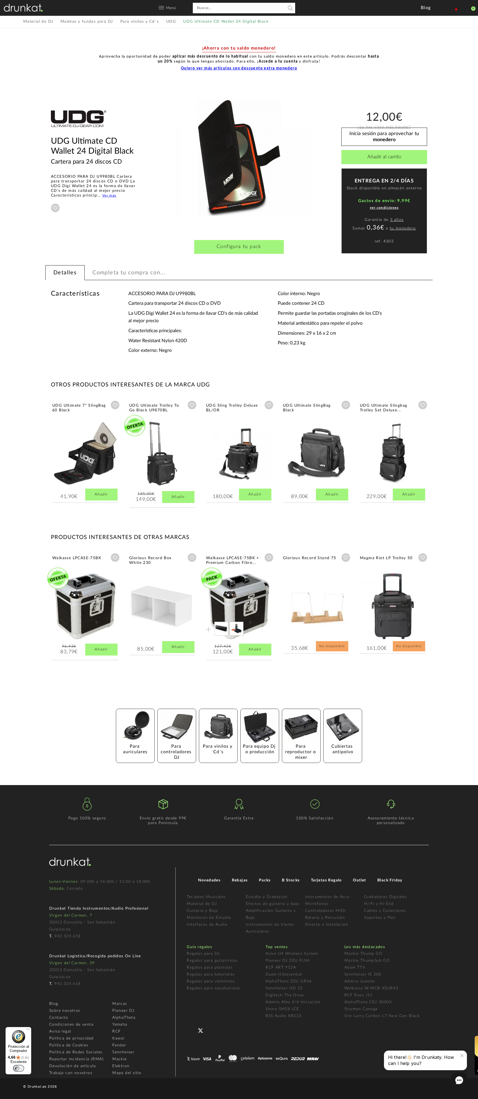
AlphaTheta (124, 1018)
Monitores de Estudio (209, 918)
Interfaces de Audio (207, 925)
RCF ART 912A (281, 967)
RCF (116, 1031)
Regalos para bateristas (211, 974)
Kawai (118, 1038)
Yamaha (119, 1024)
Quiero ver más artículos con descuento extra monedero (239, 68)
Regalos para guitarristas (212, 961)
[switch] (18, 1068)
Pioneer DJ (123, 1011)
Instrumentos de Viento (270, 925)
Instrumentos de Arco (327, 897)
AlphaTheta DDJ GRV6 (289, 981)
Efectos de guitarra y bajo (272, 904)
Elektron (120, 1066)
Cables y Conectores (385, 911)
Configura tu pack (239, 246)
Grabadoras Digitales (385, 897)
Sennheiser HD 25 (284, 988)
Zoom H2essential (284, 974)
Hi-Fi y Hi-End (379, 904)
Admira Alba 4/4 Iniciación (293, 1002)
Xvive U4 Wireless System (292, 954)
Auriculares (257, 931)
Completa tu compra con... (128, 272)
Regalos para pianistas (210, 967)
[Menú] (28, 1030)
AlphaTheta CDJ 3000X (368, 1002)
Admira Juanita (359, 981)
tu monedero (403, 228)
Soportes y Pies (380, 918)
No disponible (332, 646)
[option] (239, 157)
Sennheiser (123, 1052)
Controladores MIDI (325, 911)
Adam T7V (354, 967)
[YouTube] (214, 1030)
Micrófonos (317, 904)
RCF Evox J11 (358, 995)
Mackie (119, 1059)
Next (442, 454)
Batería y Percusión (325, 918)
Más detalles (68, 465)
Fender (119, 1045)
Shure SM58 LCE (282, 1009)
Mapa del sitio (127, 1073)
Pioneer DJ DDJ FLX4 (288, 961)
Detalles (65, 272)
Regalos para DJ (203, 954)
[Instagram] (225, 1030)
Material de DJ (202, 904)
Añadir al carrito (384, 156)
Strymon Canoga (361, 1009)
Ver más (109, 195)
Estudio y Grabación (267, 897)
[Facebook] (191, 1030)
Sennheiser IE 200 (362, 974)
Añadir (101, 494)
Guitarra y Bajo (202, 911)
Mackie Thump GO (363, 954)
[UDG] (78, 134)
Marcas (119, 1004)
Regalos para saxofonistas (213, 988)
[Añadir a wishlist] (55, 207)
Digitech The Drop (285, 995)
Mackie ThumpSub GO (367, 961)
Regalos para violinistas (211, 981)
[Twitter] (202, 1033)
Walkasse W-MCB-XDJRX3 (371, 988)
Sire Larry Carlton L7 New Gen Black (382, 1016)
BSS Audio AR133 (284, 1016)
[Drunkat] (23, 8)
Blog (53, 1004)
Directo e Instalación (326, 925)
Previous (36, 454)
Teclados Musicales (206, 897)
